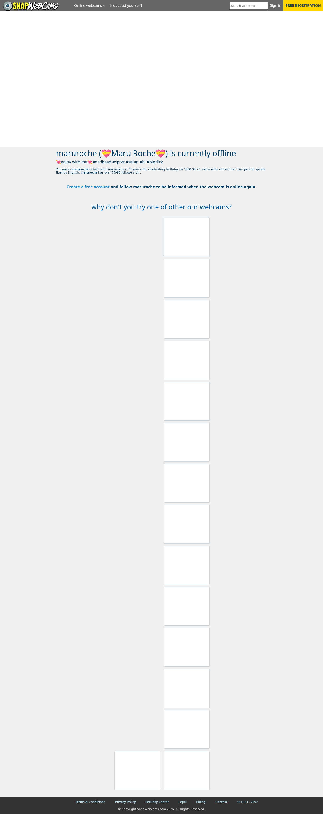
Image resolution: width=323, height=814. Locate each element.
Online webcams (88, 5)
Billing (201, 802)
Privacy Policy (125, 802)
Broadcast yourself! (125, 5)
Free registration (303, 5)
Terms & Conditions (90, 802)
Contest (221, 802)
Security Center (157, 802)
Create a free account (88, 186)
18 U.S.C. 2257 (247, 802)
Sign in (275, 5)
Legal (182, 802)
